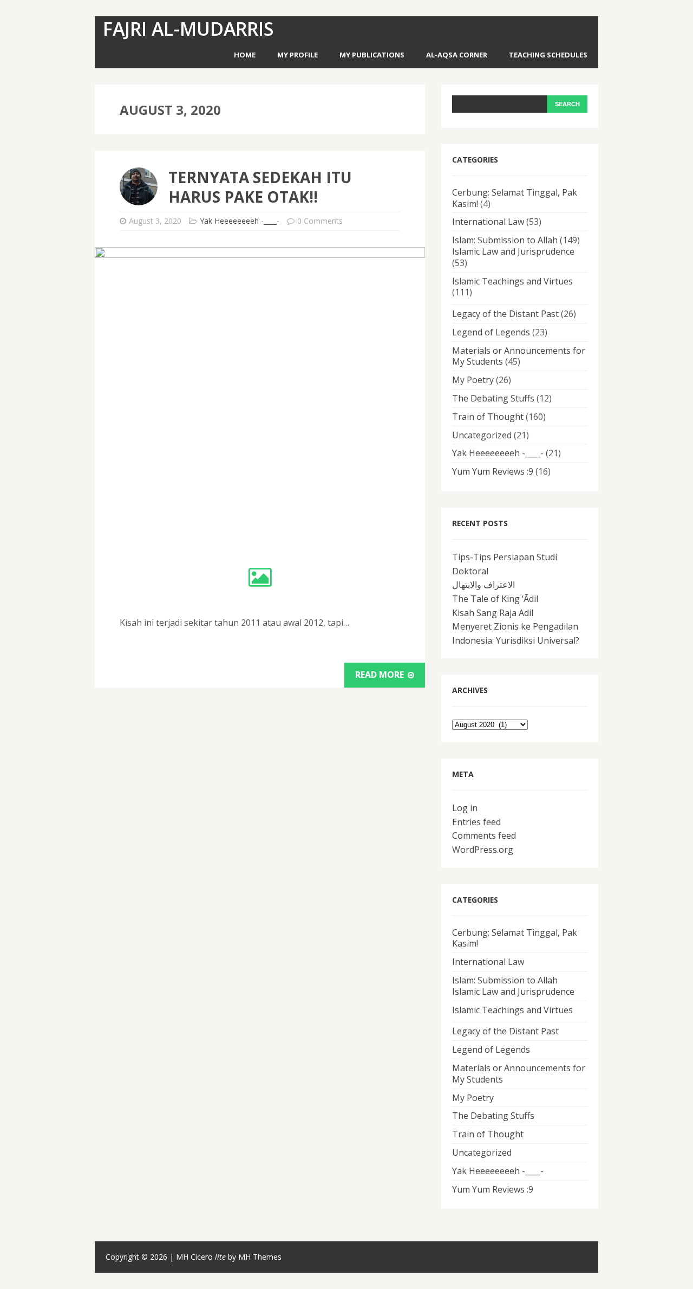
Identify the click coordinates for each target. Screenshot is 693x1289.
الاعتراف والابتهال (483, 585)
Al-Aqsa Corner (456, 55)
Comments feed (484, 835)
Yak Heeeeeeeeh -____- (239, 221)
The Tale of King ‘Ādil (495, 599)
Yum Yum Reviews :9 (492, 471)
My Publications (371, 55)
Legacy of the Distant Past (505, 314)
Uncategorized (482, 435)
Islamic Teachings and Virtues (512, 281)
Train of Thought (488, 417)
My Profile (297, 55)
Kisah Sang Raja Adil (492, 613)
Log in (465, 808)
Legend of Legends (491, 332)
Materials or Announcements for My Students (518, 356)
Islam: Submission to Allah (505, 240)
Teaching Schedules (548, 55)
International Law (488, 222)
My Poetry (473, 380)
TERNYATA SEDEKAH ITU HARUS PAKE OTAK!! (260, 187)
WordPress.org (482, 850)
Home (245, 55)
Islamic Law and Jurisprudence (513, 251)
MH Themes (260, 1257)
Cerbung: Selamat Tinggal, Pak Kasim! (514, 198)
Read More (380, 675)
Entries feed (476, 822)
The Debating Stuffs (493, 398)
